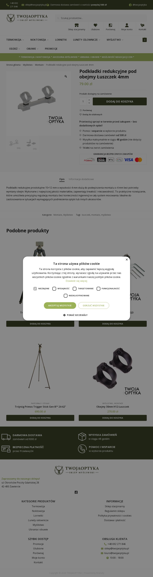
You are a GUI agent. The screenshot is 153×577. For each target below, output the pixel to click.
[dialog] (76, 288)
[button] (76, 315)
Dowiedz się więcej (76, 281)
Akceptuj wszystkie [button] (60, 305)
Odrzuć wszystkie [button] (93, 305)
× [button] (127, 260)
